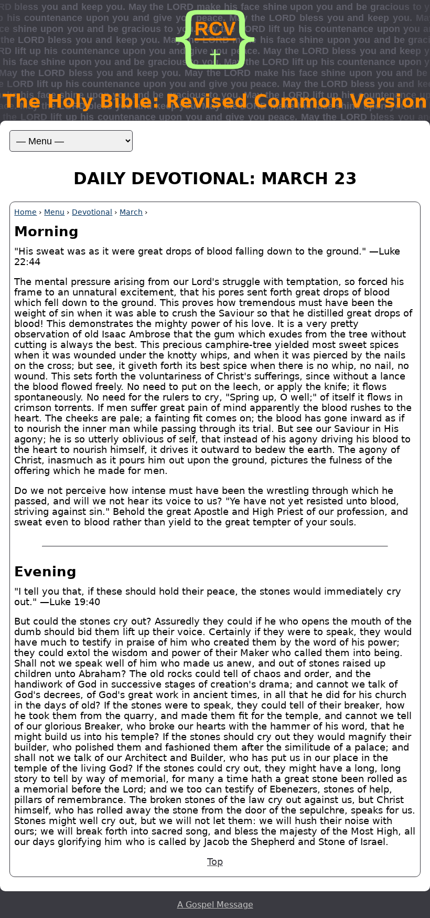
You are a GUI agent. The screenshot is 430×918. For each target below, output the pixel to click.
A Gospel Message (215, 905)
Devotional (92, 212)
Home (25, 212)
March (131, 212)
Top (215, 862)
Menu (54, 212)
